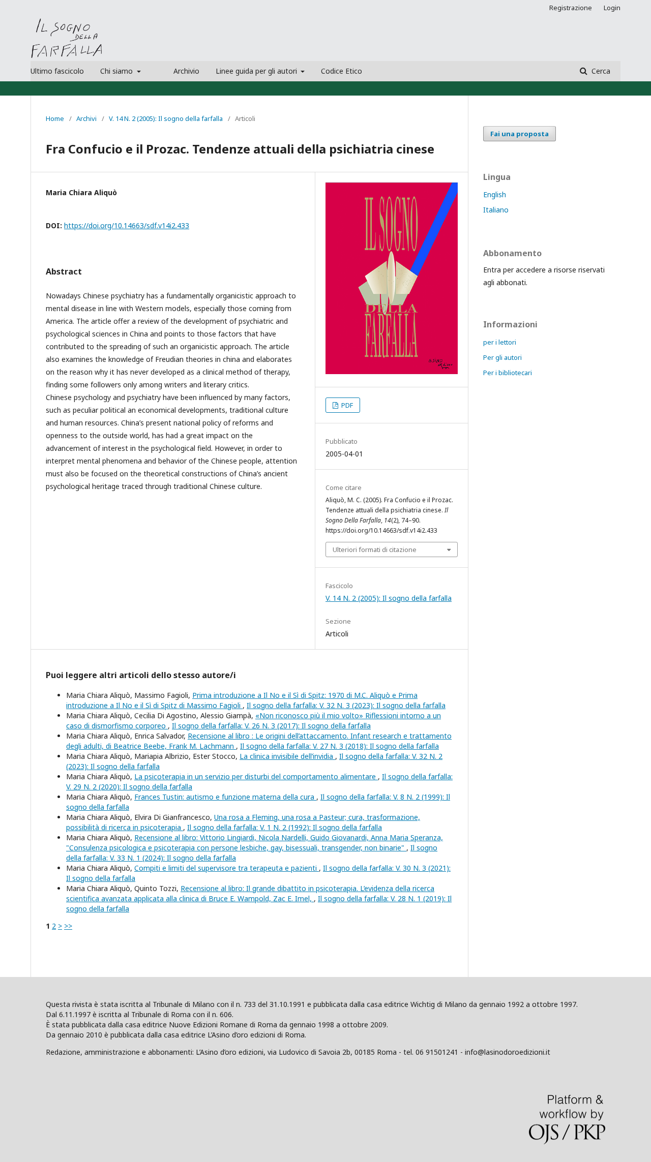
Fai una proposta (519, 133)
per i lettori (499, 342)
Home (55, 118)
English (494, 194)
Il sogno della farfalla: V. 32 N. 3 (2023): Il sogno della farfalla (346, 705)
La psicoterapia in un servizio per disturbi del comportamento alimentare (256, 776)
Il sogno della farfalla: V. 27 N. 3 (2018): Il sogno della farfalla (339, 746)
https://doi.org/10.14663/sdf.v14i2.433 (126, 225)
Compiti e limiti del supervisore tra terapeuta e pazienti (226, 868)
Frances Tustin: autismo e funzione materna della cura (225, 797)
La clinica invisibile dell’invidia (287, 756)
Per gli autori (502, 357)
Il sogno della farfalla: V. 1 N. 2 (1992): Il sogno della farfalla (284, 827)
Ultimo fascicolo (57, 71)
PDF (346, 405)
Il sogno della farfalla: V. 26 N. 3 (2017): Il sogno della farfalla (271, 725)
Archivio (186, 71)
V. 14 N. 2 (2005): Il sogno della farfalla (166, 118)
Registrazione (570, 7)
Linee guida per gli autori (257, 71)
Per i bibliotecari (507, 372)
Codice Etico (341, 71)
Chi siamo (117, 71)
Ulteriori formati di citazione (375, 549)
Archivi (86, 118)
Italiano (496, 210)
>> (68, 926)
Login (612, 7)
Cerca (599, 71)
